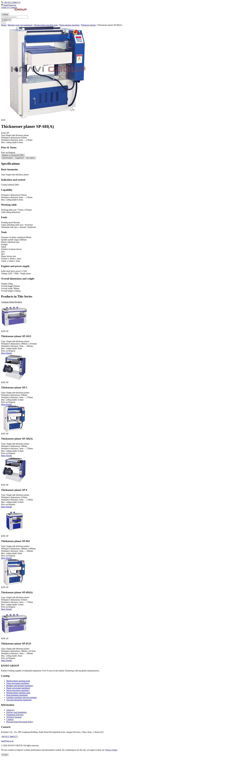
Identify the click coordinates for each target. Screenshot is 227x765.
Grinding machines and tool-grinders (21, 697)
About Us (5, 7)
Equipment (20, 158)
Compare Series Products (11, 302)
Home (4, 25)
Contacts (13, 7)
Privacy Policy (111, 750)
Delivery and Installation (16, 712)
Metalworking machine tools (18, 681)
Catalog (5, 14)
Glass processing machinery (17, 683)
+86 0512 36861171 (12, 2)
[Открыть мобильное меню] (5, 22)
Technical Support (13, 717)
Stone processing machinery (18, 690)
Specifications (7, 158)
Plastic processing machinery (18, 688)
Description (30, 158)
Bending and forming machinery (19, 686)
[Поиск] (2, 22)
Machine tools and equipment (20, 25)
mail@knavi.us (10, 5)
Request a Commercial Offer (13, 155)
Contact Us (6, 20)
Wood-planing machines (69, 25)
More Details (6, 353)
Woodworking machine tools (46, 25)
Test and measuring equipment (19, 700)
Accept (4, 755)
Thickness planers (88, 25)
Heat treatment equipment (17, 695)
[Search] (2, 17)
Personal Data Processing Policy (19, 722)
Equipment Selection (15, 715)
